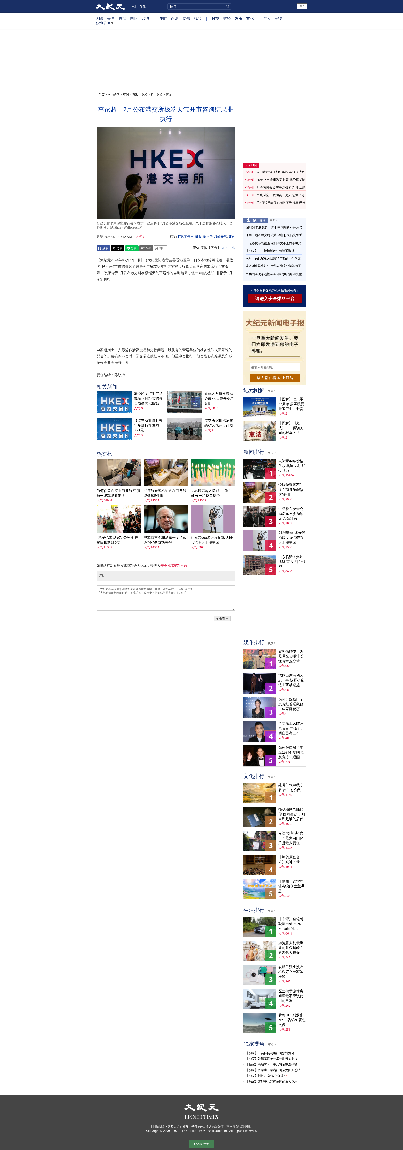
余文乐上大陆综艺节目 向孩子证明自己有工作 (291, 728)
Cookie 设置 (201, 1144)
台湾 (145, 18)
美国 (111, 18)
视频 (198, 18)
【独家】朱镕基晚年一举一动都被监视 (271, 1058)
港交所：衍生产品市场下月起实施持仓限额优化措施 (148, 398)
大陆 (99, 18)
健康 (279, 18)
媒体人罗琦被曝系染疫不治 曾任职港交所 (219, 398)
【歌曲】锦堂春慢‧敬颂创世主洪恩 (291, 886)
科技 (215, 18)
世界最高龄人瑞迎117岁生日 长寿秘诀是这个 (211, 493)
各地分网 (103, 23)
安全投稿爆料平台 (173, 565)
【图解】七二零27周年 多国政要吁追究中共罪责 (291, 404)
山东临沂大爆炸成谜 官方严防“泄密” (292, 562)
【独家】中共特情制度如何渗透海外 (270, 250)
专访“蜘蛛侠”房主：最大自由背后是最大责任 (290, 838)
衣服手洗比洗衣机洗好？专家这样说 (290, 972)
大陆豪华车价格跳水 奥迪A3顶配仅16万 (291, 466)
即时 (163, 18)
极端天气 (220, 236)
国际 (134, 18)
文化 (250, 18)
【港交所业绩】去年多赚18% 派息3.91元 (148, 425)
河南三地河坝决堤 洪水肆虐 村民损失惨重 (274, 235)
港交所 (208, 236)
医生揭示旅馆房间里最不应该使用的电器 (290, 996)
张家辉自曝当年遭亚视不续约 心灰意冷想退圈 (291, 752)
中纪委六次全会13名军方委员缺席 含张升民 (291, 514)
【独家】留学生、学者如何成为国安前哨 (273, 1070)
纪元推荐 (259, 220)
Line (132, 248)
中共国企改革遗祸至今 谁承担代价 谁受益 (274, 274)
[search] (199, 6)
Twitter (117, 248)
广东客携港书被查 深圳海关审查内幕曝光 (273, 243)
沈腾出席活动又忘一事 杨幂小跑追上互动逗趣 (291, 680)
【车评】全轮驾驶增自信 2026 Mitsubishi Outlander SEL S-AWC (291, 924)
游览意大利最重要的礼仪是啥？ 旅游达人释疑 (290, 948)
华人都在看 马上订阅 (274, 377)
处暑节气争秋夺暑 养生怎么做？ (291, 787)
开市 (232, 236)
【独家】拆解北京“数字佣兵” (265, 1075)
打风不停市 (186, 236)
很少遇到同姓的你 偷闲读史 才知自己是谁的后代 (291, 814)
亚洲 (126, 94)
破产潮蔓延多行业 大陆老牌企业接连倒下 (273, 266)
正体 (133, 6)
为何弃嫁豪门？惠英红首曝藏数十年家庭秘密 (290, 704)
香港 (122, 18)
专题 (186, 18)
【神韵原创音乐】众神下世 (289, 859)
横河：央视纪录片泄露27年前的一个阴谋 (273, 258)
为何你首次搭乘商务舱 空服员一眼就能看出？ (118, 493)
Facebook (103, 248)
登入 (302, 5)
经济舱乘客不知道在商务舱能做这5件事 (165, 493)
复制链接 (146, 248)
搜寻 (227, 6)
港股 (198, 236)
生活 (267, 18)
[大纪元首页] (110, 6)
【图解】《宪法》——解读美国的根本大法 (290, 428)
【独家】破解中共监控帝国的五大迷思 (271, 1081)
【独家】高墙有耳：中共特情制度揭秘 (271, 1064)
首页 (102, 94)
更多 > (273, 220)
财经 (227, 18)
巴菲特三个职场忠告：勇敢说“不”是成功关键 (165, 540)
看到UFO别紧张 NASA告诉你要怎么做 (292, 1020)
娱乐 (238, 18)
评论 (174, 18)
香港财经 (156, 94)
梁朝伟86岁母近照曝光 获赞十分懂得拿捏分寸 (291, 656)
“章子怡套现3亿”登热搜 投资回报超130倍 (117, 540)
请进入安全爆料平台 (275, 298)
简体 (143, 6)
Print (160, 248)
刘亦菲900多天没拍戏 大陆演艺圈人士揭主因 (212, 540)
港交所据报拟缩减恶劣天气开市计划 (218, 423)
